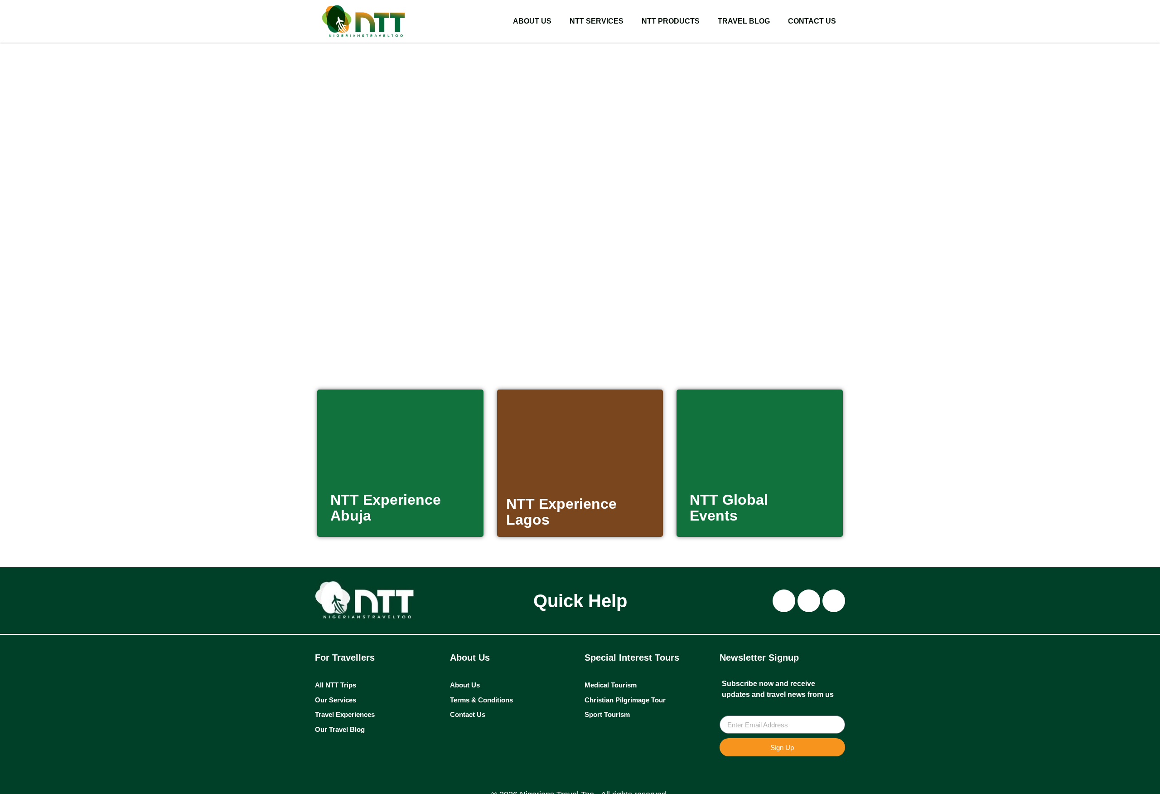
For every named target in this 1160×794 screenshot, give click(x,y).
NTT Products (671, 21)
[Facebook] (809, 600)
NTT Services (597, 21)
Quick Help (580, 601)
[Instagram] (784, 600)
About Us (532, 21)
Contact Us (812, 21)
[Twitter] (833, 600)
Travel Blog (744, 21)
